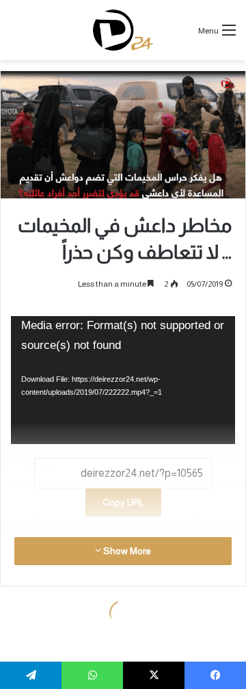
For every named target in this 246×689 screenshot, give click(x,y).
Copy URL (123, 502)
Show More (126, 550)
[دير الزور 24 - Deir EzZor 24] (123, 30)
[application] (123, 380)
